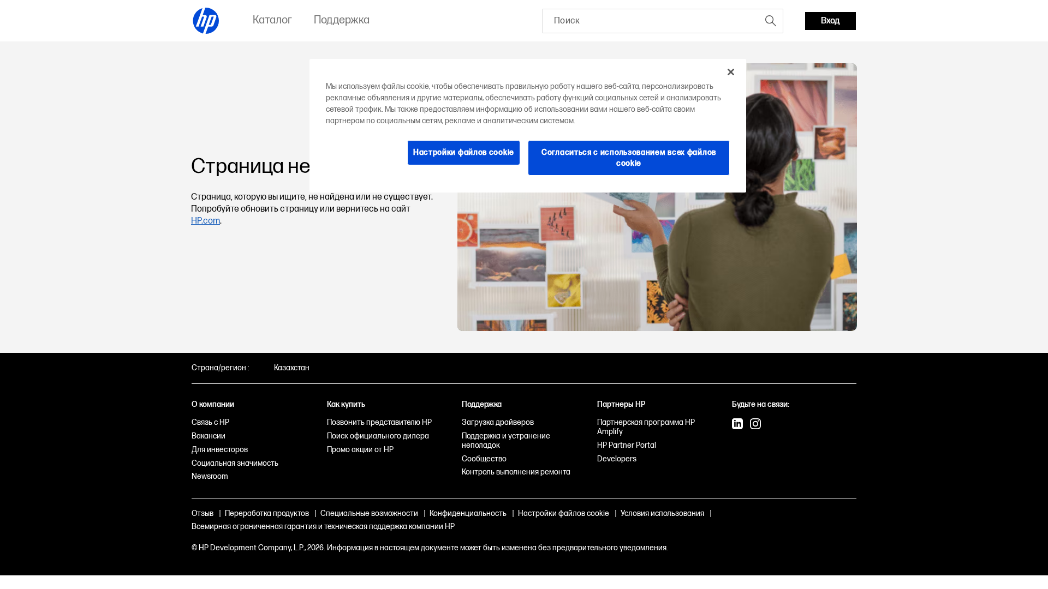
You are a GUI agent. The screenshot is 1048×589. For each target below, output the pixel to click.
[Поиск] (770, 20)
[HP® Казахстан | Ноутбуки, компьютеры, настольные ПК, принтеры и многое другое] (206, 21)
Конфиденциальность (468, 513)
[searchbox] (651, 21)
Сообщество (484, 459)
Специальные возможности (369, 513)
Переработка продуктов (267, 513)
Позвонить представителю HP (379, 422)
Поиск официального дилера (378, 436)
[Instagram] (755, 424)
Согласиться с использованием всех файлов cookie (628, 158)
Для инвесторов (220, 449)
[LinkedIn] (737, 424)
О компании (213, 404)
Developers (616, 459)
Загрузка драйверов (498, 422)
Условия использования (662, 513)
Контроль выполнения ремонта (516, 472)
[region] (527, 126)
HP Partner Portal (626, 445)
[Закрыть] (731, 72)
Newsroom (210, 476)
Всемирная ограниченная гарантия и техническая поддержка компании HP (323, 526)
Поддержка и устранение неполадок (506, 440)
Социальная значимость (235, 463)
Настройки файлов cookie (563, 513)
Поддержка (482, 404)
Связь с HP (210, 422)
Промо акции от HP (360, 449)
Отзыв (202, 513)
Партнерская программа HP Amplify (646, 427)
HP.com (205, 221)
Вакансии (208, 436)
